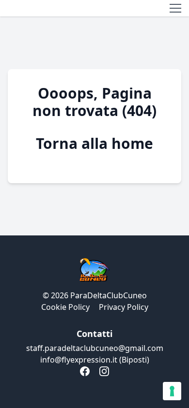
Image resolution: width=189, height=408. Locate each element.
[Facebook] (85, 371)
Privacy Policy (123, 307)
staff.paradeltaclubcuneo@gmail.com (94, 348)
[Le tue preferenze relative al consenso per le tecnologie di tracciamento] (172, 391)
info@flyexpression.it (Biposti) (94, 359)
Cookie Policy (65, 307)
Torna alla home (94, 143)
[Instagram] (104, 371)
